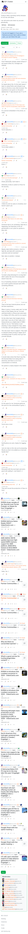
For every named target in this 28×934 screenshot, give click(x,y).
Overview (4, 43)
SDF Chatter (8, 2)
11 (3, 618)
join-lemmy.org (5, 931)
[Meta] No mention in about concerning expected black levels (11, 398)
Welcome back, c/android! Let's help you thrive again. (13, 379)
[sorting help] (16, 47)
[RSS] (19, 47)
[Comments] (24, 585)
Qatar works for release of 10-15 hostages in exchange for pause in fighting (13, 56)
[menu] (26, 1)
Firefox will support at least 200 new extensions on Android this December (14, 79)
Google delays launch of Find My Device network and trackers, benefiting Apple (14, 269)
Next (3, 872)
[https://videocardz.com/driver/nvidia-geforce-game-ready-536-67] (24, 522)
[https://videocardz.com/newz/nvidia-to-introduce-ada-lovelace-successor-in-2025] (24, 673)
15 (3, 632)
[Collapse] (3, 52)
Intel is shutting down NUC (8, 484)
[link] (5, 59)
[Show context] (3, 59)
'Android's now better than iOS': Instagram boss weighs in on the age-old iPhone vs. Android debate (14, 351)
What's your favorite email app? (10, 177)
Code (2, 928)
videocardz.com (5, 527)
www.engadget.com (6, 510)
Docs (2, 925)
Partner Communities (7, 126)
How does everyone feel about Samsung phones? (12, 299)
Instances (4, 922)
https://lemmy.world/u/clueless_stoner (13, 384)
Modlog (3, 918)
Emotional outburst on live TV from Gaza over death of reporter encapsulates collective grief (13, 105)
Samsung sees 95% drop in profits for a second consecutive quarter (14, 244)
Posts (19, 43)
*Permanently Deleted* (7, 200)
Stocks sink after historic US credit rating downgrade (12, 219)
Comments (12, 43)
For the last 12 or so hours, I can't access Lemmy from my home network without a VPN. (14, 566)
